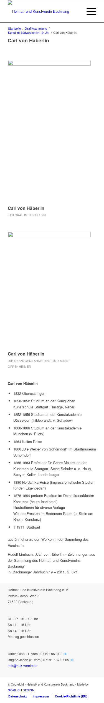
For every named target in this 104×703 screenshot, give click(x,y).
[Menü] (88, 11)
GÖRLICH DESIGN (21, 690)
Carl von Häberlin (26, 208)
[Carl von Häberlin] (49, 130)
